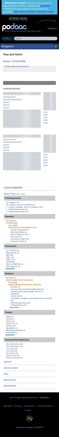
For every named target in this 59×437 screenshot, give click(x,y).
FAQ (6, 373)
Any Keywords (11, 221)
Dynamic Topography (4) (20, 230)
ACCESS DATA (11, 367)
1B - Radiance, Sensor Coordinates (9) (20, 205)
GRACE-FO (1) (12, 323)
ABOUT (7, 361)
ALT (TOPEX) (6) (12, 250)
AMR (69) (9, 255)
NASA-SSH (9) (11, 333)
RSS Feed (8, 406)
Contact (28, 410)
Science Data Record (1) (20, 234)
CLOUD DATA (18, 61)
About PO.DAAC (45, 406)
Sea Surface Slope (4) (19, 241)
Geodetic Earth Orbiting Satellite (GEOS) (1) (27, 291)
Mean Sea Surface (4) (19, 232)
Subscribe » (44, 397)
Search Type (7, 35)
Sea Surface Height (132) (20, 239)
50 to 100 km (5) (12, 353)
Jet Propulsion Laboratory (18, 18)
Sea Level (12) (16, 237)
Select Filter (10, 193)
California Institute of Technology (18, 19)
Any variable (12, 225)
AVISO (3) (9, 317)
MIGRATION (10, 385)
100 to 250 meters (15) (14, 344)
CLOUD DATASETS (13, 187)
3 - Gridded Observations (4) (16, 209)
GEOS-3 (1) (10, 321)
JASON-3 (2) (11, 326)
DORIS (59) (10, 262)
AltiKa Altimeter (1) (12, 253)
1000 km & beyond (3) (14, 358)
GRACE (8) (15, 294)
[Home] (21, 28)
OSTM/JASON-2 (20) (18, 305)
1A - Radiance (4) (12, 202)
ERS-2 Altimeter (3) (13, 266)
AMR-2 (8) (10, 257)
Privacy (18, 406)
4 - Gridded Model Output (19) (17, 212)
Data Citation (29, 406)
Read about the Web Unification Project (34, 11)
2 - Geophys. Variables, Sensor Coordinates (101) (24, 207)
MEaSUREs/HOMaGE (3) (15, 330)
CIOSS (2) (10, 319)
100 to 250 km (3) (12, 355)
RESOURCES (10, 379)
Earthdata (46, 5)
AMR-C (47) (10, 259)
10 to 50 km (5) (11, 351)
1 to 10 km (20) (11, 349)
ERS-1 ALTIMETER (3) (14, 264)
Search (17, 35)
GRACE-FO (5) (16, 296)
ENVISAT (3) (15, 287)
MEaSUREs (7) (11, 328)
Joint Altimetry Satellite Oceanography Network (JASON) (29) (32, 299)
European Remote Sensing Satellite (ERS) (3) (27, 289)
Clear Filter (20, 194)
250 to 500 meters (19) (14, 346)
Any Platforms (11, 278)
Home (6, 61)
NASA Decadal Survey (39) (21, 303)
